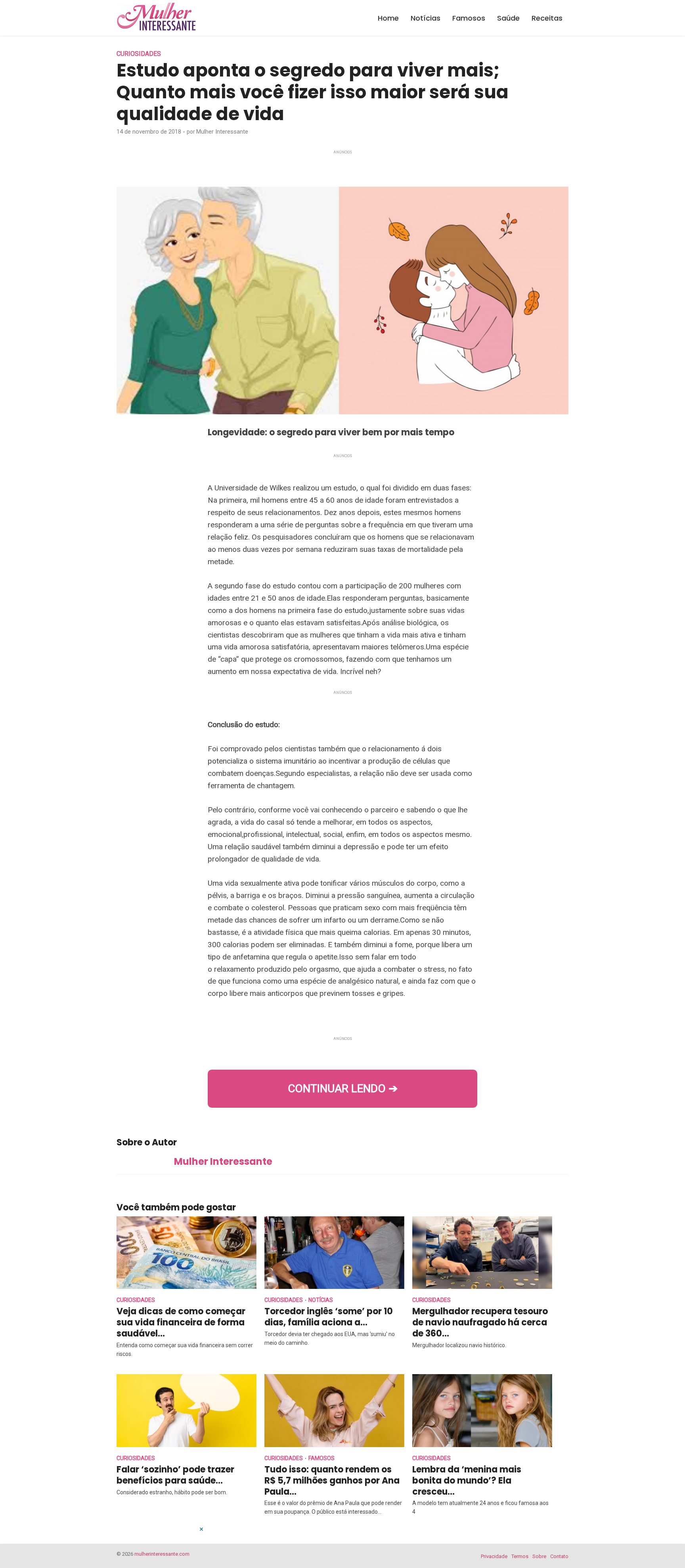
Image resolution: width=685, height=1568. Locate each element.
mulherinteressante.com (161, 1554)
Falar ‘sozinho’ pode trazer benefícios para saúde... (175, 1475)
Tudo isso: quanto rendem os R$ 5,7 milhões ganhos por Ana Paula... (332, 1480)
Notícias (425, 18)
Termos (519, 1556)
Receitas (547, 18)
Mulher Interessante (222, 131)
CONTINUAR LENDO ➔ (343, 1088)
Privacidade (494, 1556)
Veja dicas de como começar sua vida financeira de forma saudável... (181, 1322)
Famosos (468, 18)
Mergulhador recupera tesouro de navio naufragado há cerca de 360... (480, 1322)
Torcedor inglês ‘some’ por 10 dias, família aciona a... (328, 1317)
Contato (559, 1556)
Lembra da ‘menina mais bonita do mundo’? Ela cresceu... (466, 1480)
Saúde (508, 18)
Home (388, 18)
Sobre (539, 1556)
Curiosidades (139, 53)
